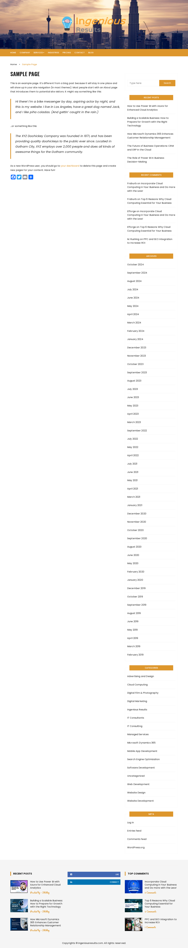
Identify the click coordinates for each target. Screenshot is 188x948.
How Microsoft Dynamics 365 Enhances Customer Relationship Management (150, 135)
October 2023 (135, 364)
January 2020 (135, 580)
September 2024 (137, 272)
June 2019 (132, 621)
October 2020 (135, 530)
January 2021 (134, 505)
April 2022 (133, 455)
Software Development (141, 767)
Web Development (138, 784)
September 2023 (137, 372)
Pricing (67, 52)
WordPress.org (136, 847)
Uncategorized (136, 776)
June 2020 (133, 555)
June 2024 (133, 297)
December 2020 (136, 513)
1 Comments (150, 927)
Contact (79, 52)
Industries (53, 52)
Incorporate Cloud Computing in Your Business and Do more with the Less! (151, 187)
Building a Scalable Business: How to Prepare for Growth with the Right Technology (148, 121)
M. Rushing (133, 239)
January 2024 (135, 339)
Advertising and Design (140, 676)
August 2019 (134, 613)
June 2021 (132, 472)
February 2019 (135, 654)
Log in (130, 822)
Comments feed (136, 839)
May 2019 (132, 629)
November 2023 (136, 355)
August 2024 (134, 281)
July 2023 (132, 389)
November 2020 (136, 522)
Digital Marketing (137, 701)
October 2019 (135, 596)
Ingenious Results (137, 709)
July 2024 (132, 289)
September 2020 (137, 538)
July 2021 (132, 463)
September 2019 (136, 605)
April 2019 (132, 638)
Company (25, 52)
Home (13, 52)
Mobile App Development (142, 751)
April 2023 (133, 414)
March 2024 (134, 322)
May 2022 (132, 447)
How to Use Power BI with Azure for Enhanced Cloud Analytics (147, 107)
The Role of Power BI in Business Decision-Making (145, 159)
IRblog (45, 892)
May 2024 (133, 306)
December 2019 (136, 588)
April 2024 (133, 314)
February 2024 (135, 331)
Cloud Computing (137, 684)
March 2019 (133, 646)
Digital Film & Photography (142, 693)
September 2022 (137, 430)
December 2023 (136, 347)
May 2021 (132, 480)
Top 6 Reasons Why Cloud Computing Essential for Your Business (160, 903)
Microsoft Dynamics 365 (141, 742)
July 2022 (132, 438)
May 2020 (132, 563)
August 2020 (134, 546)
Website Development (140, 800)
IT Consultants (135, 717)
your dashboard (70, 166)
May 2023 (132, 405)
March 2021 (133, 497)
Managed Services (138, 734)
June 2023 (133, 397)
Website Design (136, 792)
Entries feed (134, 830)
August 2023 (134, 380)
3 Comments (150, 892)
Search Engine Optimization (143, 759)
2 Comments (150, 911)
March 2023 (134, 422)
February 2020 (135, 571)
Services (38, 52)
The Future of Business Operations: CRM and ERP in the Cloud (150, 147)
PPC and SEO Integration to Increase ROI (161, 921)
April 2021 (132, 488)
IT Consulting (134, 726)
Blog (91, 52)
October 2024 (135, 264)
